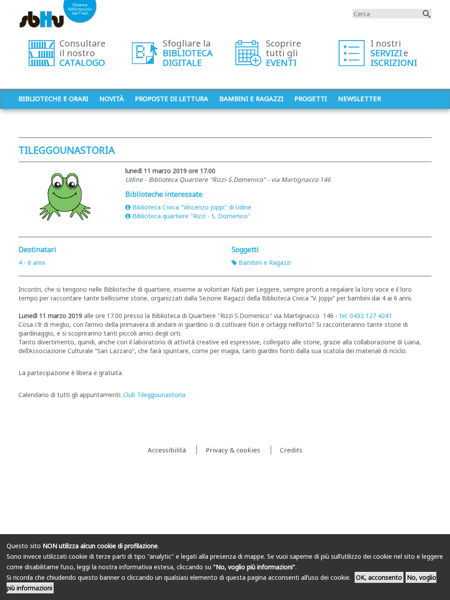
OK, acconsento (379, 577)
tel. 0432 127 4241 (365, 315)
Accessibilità (167, 449)
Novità (111, 98)
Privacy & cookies (233, 449)
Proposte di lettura (171, 98)
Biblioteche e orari (53, 98)
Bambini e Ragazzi (265, 262)
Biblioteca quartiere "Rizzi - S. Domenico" (191, 216)
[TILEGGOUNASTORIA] (65, 197)
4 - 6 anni (31, 262)
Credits (291, 449)
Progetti (310, 98)
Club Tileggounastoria (154, 394)
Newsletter (359, 98)
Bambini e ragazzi (251, 98)
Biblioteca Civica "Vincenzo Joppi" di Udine (191, 207)
